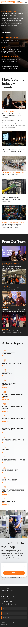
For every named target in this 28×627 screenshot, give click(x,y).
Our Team (4, 65)
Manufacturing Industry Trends (13, 148)
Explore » (5, 356)
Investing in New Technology (8, 11)
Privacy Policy (4, 624)
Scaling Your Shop (8, 111)
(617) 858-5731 (7, 601)
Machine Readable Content (10, 605)
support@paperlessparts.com (11, 603)
